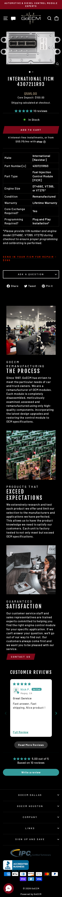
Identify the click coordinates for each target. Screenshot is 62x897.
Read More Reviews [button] (31, 744)
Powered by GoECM (30, 894)
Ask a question (31, 274)
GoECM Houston (30, 806)
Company (30, 817)
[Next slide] (56, 713)
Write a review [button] (31, 772)
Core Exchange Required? (14, 211)
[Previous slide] (6, 713)
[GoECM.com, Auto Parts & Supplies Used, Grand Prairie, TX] (16, 866)
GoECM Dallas (30, 795)
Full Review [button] (20, 732)
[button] (24, 111)
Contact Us (21, 656)
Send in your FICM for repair (28, 256)
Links (30, 828)
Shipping (16, 102)
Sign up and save (30, 839)
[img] (22, 684)
